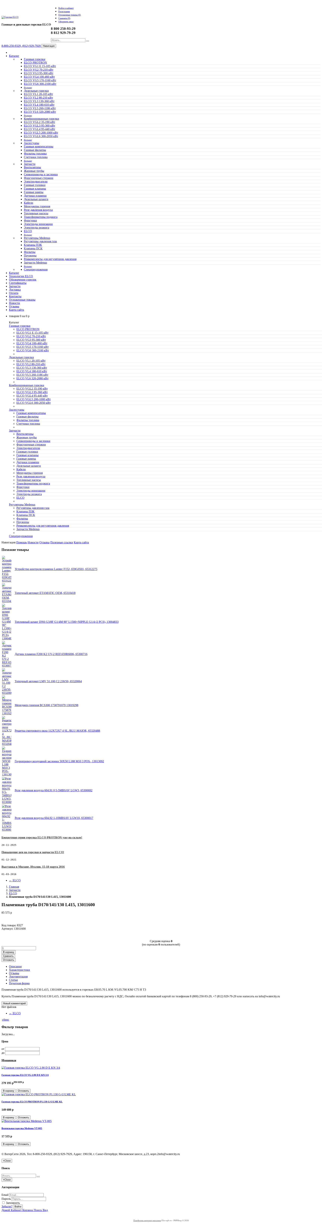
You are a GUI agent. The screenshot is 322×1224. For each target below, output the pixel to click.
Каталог (14, 55)
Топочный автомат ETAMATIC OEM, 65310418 (45, 592)
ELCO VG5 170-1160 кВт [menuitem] (40, 80)
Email (4, 1194)
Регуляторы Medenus (37, 238)
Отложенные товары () (69, 15)
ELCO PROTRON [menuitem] (35, 62)
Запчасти (29, 164)
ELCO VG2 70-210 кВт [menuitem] (38, 69)
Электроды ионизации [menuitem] (38, 224)
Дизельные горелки (36, 90)
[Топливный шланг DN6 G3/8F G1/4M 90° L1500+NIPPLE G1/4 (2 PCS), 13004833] (6, 638)
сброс (5, 1019)
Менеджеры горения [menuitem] (37, 206)
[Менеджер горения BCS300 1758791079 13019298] (6, 713)
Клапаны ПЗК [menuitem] (33, 244)
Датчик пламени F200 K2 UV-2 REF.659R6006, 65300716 (51, 654)
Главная (14, 886)
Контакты (15, 296)
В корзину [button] (8, 952)
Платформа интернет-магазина (147, 1220)
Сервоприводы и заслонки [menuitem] (41, 174)
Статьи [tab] (13, 979)
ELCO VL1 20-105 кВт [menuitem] (38, 94)
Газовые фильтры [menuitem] (35, 150)
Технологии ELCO (21, 276)
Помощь (21, 542)
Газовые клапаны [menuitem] (35, 188)
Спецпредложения (36, 269)
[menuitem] (28, 87)
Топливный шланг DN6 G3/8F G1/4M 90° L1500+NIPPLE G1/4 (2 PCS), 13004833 (67, 621)
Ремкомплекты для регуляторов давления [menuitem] (50, 259)
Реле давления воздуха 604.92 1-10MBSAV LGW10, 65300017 (54, 817)
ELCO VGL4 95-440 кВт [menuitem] (39, 129)
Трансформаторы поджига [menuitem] (40, 216)
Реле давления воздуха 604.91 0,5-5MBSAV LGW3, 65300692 (53, 790)
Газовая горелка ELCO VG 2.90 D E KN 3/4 (25, 1075)
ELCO (15, 880)
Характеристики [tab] (19, 969)
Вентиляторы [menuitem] (32, 167)
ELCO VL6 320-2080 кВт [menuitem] (40, 111)
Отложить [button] (8, 960)
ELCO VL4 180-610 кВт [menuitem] (39, 104)
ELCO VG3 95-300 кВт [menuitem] (38, 73)
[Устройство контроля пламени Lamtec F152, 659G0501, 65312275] (6, 580)
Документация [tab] (18, 976)
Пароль (6, 1198)
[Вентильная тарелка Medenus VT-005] (26, 1121)
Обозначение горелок (22, 279)
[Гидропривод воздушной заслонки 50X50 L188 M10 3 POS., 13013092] (6, 774)
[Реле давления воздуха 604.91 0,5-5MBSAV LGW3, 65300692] (6, 802)
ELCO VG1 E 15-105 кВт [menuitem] (40, 66)
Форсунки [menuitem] (30, 220)
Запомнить (12, 1202)
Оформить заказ (66, 21)
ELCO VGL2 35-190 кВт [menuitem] (39, 122)
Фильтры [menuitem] (29, 252)
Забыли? (6, 1206)
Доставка (15, 289)
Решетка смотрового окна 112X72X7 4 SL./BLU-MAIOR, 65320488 (57, 730)
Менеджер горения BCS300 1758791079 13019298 (46, 705)
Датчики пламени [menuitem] (35, 195)
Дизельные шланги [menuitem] (36, 199)
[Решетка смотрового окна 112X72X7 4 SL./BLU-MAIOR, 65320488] (6, 743)
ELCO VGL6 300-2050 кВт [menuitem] (41, 136)
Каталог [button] (14, 272)
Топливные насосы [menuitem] (36, 213)
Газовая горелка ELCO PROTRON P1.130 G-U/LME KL (32, 1101)
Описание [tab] (15, 966)
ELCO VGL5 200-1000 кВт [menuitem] (41, 132)
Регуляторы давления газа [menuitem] (40, 241)
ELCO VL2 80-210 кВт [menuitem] (38, 97)
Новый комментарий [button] (14, 1003)
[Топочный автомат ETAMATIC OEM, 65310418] (6, 601)
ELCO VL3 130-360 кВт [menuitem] (39, 101)
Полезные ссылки (61, 542)
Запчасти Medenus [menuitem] (35, 262)
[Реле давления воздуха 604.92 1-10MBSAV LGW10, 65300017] (6, 829)
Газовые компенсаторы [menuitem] (38, 146)
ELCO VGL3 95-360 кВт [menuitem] (39, 125)
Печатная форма (19, 983)
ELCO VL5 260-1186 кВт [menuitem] (40, 108)
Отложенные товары (22, 299)
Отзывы (14, 306)
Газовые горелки (34, 59)
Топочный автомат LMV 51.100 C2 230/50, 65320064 (48, 681)
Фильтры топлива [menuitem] (35, 153)
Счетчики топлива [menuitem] (36, 157)
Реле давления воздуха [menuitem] (38, 209)
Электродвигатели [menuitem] (36, 181)
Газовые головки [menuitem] (34, 185)
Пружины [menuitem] (30, 255)
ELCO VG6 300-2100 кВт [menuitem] (40, 83)
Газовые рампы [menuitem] (33, 192)
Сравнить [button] (8, 956)
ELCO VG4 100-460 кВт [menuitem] (39, 76)
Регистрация (64, 11)
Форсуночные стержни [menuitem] (38, 178)
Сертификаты (17, 282)
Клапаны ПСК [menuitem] (33, 248)
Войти (18, 1206)
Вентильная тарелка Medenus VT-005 (21, 1128)
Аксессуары (31, 143)
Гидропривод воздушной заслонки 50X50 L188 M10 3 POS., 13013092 (59, 761)
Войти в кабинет (66, 8)
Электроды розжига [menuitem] (36, 227)
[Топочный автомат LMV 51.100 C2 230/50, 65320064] (6, 692)
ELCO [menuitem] (28, 231)
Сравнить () (64, 18)
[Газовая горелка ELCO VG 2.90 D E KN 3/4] (30, 1067)
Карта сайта (16, 309)
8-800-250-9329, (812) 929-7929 (21, 45)
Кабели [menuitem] (28, 202)
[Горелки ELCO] (9, 17)
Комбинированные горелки (41, 118)
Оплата (13, 293)
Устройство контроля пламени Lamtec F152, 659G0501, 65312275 (56, 569)
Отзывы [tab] (14, 973)
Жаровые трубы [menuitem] (34, 170)
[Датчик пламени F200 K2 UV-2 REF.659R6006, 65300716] (6, 665)
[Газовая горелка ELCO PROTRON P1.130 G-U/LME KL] (38, 1094)
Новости (14, 303)
